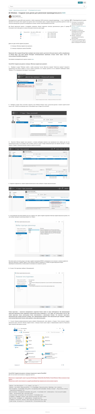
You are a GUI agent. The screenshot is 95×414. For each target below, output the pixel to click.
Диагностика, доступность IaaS (20, 10)
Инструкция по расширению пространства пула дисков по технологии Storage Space (78, 23)
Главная (10, 10)
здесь (32, 59)
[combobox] (45, 6)
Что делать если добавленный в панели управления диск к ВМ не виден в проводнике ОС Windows (79, 41)
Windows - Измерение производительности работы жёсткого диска (78, 37)
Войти (80, 2)
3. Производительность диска (34, 10)
